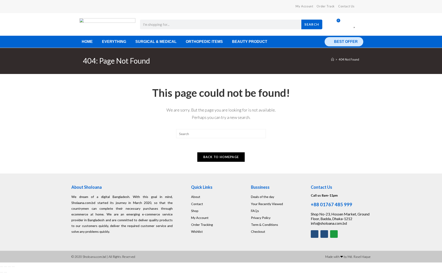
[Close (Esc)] (13, 266)
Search (311, 24)
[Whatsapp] (334, 234)
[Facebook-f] (314, 234)
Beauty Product (249, 42)
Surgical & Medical (156, 42)
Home (87, 42)
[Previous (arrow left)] (1, 272)
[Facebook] (85, 6)
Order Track (326, 6)
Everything (114, 42)
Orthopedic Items (204, 42)
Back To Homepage (221, 157)
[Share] (9, 266)
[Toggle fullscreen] (5, 266)
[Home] (332, 59)
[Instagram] (324, 234)
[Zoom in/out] (1, 266)
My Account (304, 6)
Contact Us (346, 6)
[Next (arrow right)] (5, 272)
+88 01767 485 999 (331, 204)
